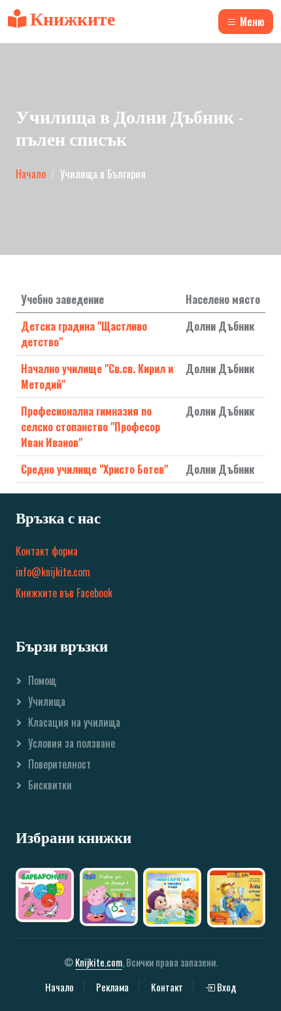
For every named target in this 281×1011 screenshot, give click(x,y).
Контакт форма (47, 551)
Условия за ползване (71, 743)
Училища (46, 701)
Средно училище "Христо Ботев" (94, 469)
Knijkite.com (98, 962)
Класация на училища (74, 722)
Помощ (42, 680)
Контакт (167, 987)
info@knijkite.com (53, 572)
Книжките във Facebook (64, 593)
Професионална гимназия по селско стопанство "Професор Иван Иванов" (90, 426)
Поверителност (59, 764)
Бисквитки (50, 785)
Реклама (112, 987)
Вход (226, 987)
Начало (31, 174)
